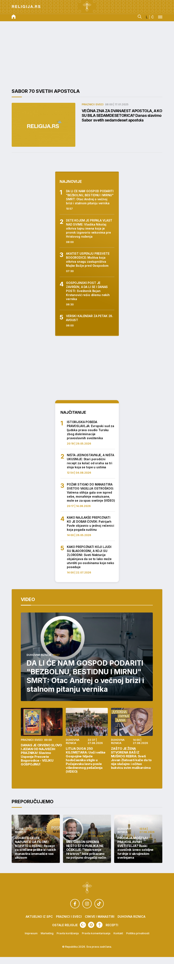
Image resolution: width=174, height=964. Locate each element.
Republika (71, 946)
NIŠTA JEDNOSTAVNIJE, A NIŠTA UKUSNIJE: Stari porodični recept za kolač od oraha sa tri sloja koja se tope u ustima (90, 461)
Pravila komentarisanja (96, 933)
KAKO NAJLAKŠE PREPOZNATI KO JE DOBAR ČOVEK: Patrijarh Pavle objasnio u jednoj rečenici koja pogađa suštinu (90, 523)
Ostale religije (65, 925)
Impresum (31, 933)
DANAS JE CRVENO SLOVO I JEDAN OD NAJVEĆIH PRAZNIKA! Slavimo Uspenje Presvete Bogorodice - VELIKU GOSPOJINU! (41, 754)
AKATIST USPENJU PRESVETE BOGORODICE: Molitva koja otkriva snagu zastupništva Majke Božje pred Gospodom (87, 259)
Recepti (112, 925)
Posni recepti (20, 830)
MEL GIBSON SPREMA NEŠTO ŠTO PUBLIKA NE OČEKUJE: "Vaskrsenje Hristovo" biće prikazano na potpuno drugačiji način (86, 850)
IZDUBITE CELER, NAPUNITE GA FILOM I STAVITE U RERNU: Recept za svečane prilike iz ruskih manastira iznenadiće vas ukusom (35, 848)
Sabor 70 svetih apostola (46, 91)
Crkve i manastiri (99, 916)
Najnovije (71, 181)
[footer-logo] (87, 888)
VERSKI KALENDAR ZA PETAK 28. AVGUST (89, 318)
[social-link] (75, 903)
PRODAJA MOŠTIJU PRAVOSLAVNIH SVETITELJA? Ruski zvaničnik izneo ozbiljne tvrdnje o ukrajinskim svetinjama (135, 848)
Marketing (47, 933)
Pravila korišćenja (68, 933)
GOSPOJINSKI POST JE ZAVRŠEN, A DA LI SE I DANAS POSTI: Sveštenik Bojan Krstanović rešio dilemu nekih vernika (88, 291)
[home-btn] (13, 17)
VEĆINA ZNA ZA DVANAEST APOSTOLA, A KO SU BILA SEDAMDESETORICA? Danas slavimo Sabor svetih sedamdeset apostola (122, 115)
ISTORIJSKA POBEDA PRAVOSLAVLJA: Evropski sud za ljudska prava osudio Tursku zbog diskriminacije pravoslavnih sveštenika (90, 430)
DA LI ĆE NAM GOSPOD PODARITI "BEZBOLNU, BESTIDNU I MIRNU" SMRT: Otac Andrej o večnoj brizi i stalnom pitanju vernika (90, 197)
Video (28, 599)
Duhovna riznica (39, 654)
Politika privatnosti (137, 933)
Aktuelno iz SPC (39, 916)
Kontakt (118, 933)
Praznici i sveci (92, 104)
